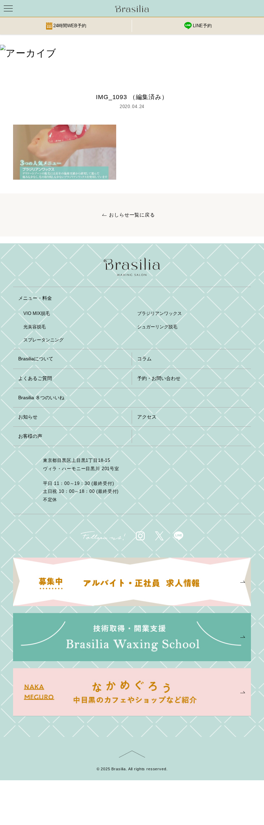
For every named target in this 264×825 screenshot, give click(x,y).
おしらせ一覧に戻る (132, 215)
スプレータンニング (43, 339)
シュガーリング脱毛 (157, 326)
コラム (144, 358)
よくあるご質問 (35, 378)
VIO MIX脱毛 (36, 313)
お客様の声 (30, 436)
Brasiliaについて (35, 358)
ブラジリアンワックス (159, 313)
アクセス (146, 417)
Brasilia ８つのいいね (41, 397)
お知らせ (27, 417)
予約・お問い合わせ (158, 378)
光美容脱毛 (34, 326)
